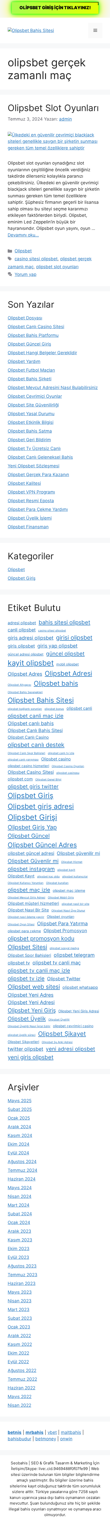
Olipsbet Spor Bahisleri (29, 955)
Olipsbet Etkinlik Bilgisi (30, 422)
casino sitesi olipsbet (36, 258)
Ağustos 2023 (22, 1266)
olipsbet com (20, 779)
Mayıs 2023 (20, 1292)
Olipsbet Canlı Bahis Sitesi (35, 730)
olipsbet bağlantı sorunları (25, 709)
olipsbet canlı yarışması (23, 759)
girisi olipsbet (74, 637)
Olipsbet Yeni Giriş (32, 1010)
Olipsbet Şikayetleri (23, 1042)
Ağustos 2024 (22, 1161)
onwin (66, 1438)
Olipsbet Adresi (68, 673)
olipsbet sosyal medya (64, 948)
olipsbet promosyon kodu (41, 938)
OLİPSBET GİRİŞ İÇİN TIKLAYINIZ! (55, 7)
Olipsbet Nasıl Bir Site (28, 910)
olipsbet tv (19, 963)
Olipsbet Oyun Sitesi (21, 924)
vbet (52, 1432)
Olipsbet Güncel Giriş (29, 344)
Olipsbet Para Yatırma (62, 923)
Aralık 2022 (19, 1335)
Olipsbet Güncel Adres (42, 845)
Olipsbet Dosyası (25, 317)
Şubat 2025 (20, 1109)
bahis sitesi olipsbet (64, 622)
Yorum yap (25, 274)
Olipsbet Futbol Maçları (31, 370)
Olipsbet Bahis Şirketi (29, 378)
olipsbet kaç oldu (48, 876)
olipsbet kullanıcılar (75, 876)
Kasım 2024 (20, 1135)
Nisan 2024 (19, 1196)
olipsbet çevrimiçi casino (73, 1026)
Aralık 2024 (19, 1126)
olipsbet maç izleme (69, 890)
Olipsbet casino (56, 759)
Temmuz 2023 (22, 1274)
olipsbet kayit (66, 870)
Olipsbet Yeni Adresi (31, 1002)
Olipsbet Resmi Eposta (31, 500)
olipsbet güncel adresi (31, 853)
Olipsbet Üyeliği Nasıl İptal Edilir (29, 1026)
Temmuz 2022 (22, 1379)
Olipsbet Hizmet (71, 862)
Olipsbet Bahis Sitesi (41, 700)
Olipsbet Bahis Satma (30, 431)
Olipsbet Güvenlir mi (33, 861)
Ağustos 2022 (22, 1370)
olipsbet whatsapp (80, 987)
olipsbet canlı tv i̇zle (61, 753)
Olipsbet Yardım (24, 361)
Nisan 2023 (19, 1300)
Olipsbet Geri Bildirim (29, 439)
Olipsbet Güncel (29, 835)
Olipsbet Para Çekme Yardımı (38, 509)
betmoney (45, 1438)
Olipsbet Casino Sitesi (31, 772)
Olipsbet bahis (56, 683)
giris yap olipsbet (57, 646)
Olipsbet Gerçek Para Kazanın (38, 474)
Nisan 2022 (19, 1405)
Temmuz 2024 (22, 1170)
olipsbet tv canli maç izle (39, 970)
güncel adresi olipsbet (25, 654)
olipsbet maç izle (29, 890)
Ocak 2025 (19, 1118)
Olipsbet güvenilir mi (78, 853)
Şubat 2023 (20, 1318)
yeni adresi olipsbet (70, 1049)
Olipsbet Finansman (28, 526)
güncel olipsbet (65, 653)
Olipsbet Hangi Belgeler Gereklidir (42, 352)
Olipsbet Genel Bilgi (48, 779)
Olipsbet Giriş (22, 578)
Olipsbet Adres (25, 674)
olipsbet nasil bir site (75, 904)
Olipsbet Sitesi (27, 947)
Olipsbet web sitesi (34, 986)
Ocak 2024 (19, 1222)
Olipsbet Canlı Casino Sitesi (36, 326)
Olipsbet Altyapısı (19, 685)
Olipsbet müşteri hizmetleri (33, 903)
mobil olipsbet (67, 664)
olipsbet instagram (31, 869)
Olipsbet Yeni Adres (30, 995)
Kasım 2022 (20, 1344)
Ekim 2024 (18, 1144)
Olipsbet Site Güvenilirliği (33, 404)
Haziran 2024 (22, 1179)
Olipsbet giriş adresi (41, 806)
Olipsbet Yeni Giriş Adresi (78, 1011)
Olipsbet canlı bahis (31, 723)
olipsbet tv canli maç (56, 963)
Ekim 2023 (18, 1248)
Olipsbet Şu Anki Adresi (57, 1042)
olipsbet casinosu (67, 773)
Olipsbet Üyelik (27, 1018)
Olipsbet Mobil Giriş (61, 897)
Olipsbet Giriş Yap (32, 827)
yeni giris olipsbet (30, 1057)
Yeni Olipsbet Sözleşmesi (33, 465)
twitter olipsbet (25, 1049)
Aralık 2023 (19, 1231)
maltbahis (71, 1432)
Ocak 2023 (19, 1326)
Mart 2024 (18, 1205)
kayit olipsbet (31, 662)
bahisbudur (19, 1438)
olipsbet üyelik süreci (22, 1035)
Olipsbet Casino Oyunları (68, 766)
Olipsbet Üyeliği (59, 1019)
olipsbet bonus (54, 709)
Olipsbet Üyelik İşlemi (30, 518)
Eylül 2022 (18, 1361)
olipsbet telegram (74, 955)
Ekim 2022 (18, 1353)
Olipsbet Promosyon (65, 930)
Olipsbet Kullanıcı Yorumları (25, 883)
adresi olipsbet (22, 622)
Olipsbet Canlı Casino (28, 737)
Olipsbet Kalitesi (24, 483)
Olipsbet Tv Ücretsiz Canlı (34, 448)
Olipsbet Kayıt (21, 876)
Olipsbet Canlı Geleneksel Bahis (40, 457)
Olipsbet (23, 250)
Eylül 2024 (18, 1152)
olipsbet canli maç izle (35, 716)
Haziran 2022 (21, 1387)
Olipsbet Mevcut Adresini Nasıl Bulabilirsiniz (53, 387)
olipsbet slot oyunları (57, 266)
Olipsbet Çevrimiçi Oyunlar (35, 396)
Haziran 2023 (22, 1283)
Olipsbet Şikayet (62, 1033)
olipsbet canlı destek (36, 744)
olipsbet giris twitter (33, 786)
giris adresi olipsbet (30, 638)
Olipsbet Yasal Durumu (31, 413)
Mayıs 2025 (19, 1100)
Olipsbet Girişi (32, 817)
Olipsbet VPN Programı (31, 492)
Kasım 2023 (20, 1239)
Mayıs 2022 (19, 1396)
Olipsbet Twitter (64, 978)
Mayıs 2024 (20, 1187)
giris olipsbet (21, 646)
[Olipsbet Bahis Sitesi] (31, 30)
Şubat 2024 (20, 1213)
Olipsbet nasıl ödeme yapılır (26, 917)
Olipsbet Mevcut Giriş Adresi (26, 897)
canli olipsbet (22, 629)
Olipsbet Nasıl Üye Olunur (68, 910)
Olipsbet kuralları (57, 883)
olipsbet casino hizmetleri (28, 766)
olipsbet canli (79, 708)
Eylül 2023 (18, 1257)
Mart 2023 (18, 1309)
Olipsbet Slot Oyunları (53, 107)
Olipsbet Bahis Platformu (33, 335)
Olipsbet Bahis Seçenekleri (25, 692)
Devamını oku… (23, 235)
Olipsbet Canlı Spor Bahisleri (26, 753)
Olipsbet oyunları (60, 917)
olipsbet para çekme (24, 931)
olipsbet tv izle (26, 978)
